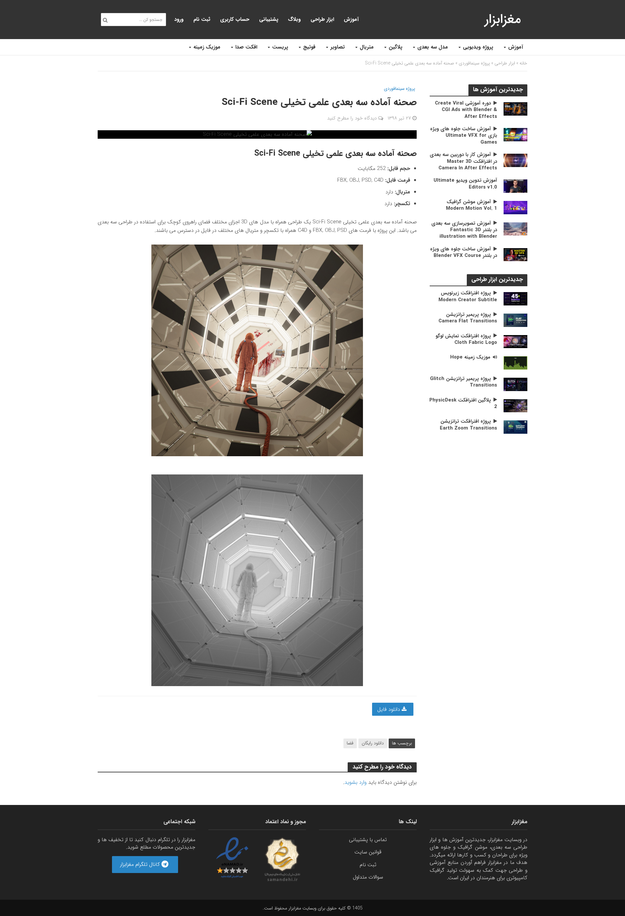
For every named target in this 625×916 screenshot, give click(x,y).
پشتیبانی (268, 19)
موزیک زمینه (206, 47)
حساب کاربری (234, 19)
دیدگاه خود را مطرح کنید (352, 118)
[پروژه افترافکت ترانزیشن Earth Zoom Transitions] (515, 427)
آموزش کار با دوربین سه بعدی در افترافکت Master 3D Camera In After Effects (463, 161)
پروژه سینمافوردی (474, 63)
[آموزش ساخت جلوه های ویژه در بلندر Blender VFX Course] (515, 254)
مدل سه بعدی (432, 47)
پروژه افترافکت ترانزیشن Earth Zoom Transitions (468, 424)
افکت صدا (246, 47)
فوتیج (309, 47)
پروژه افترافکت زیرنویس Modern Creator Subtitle (467, 296)
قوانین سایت (368, 852)
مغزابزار (503, 19)
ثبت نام (201, 19)
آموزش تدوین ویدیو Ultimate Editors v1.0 (465, 183)
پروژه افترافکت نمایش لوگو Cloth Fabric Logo (466, 339)
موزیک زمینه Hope (470, 357)
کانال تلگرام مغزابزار (140, 864)
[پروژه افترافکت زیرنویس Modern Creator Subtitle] (515, 298)
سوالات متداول (368, 877)
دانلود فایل (389, 709)
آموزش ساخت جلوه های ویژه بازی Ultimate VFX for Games (463, 136)
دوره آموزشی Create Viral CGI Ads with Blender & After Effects (466, 110)
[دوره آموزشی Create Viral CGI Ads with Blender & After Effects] (515, 109)
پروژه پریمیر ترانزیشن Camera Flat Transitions (467, 318)
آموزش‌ (351, 19)
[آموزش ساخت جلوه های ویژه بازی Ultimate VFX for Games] (515, 134)
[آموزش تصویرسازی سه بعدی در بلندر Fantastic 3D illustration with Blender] (515, 229)
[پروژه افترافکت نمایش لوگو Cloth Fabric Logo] (515, 341)
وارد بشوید (355, 782)
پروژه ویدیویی (478, 47)
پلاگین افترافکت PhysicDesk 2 (463, 403)
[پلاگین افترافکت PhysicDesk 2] (515, 405)
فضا (350, 743)
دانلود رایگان (373, 743)
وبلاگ (294, 19)
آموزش (515, 47)
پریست (280, 47)
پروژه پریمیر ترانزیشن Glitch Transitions (463, 382)
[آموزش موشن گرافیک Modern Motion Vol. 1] (515, 207)
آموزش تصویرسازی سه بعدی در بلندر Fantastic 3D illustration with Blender (464, 230)
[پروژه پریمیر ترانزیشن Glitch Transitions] (515, 384)
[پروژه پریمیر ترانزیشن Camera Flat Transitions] (515, 320)
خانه (523, 63)
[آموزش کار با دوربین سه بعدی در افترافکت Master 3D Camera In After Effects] (515, 160)
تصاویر (337, 47)
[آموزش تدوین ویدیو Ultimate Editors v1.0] (515, 186)
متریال (367, 47)
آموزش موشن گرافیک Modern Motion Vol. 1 (471, 205)
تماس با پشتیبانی (368, 840)
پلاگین (395, 47)
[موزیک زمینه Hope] (515, 363)
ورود (179, 19)
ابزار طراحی (322, 19)
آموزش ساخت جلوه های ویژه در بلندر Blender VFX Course (463, 252)
